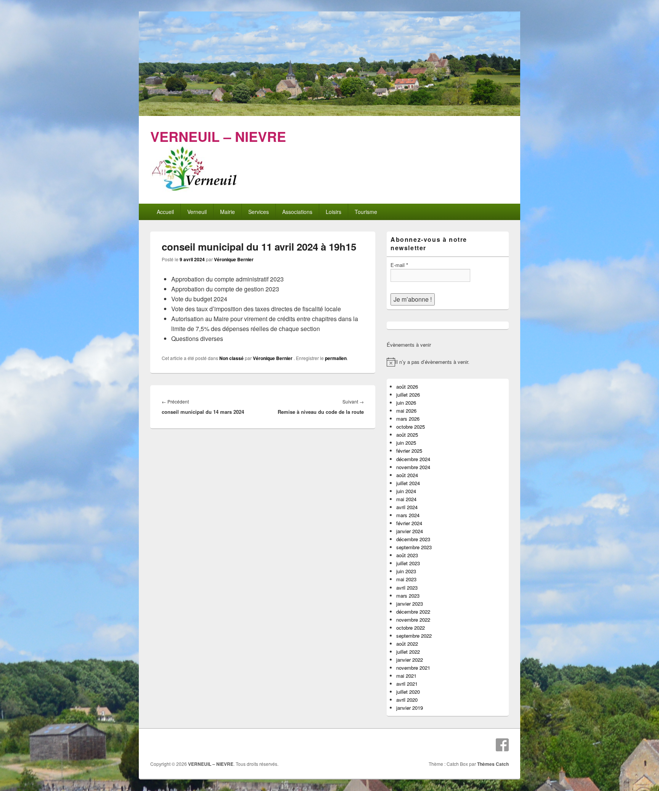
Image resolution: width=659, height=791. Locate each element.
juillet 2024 (408, 483)
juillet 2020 (408, 691)
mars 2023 (408, 595)
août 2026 (407, 386)
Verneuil (197, 211)
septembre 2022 (414, 635)
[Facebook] (502, 744)
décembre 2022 (413, 611)
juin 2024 (406, 491)
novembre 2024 (413, 467)
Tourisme (366, 211)
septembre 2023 (414, 547)
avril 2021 (407, 683)
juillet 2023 (408, 563)
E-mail (399, 264)
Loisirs (333, 211)
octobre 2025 (410, 426)
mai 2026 (406, 410)
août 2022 (407, 643)
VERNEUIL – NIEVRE (218, 136)
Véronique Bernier (234, 259)
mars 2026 (408, 418)
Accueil (165, 211)
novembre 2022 (413, 619)
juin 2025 (406, 442)
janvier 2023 (409, 603)
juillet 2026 (408, 394)
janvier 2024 (409, 531)
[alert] (448, 362)
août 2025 (407, 434)
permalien (336, 358)
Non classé (231, 358)
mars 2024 (408, 515)
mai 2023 (406, 579)
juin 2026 (406, 402)
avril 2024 (407, 507)
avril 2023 (407, 587)
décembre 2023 (413, 539)
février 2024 (409, 523)
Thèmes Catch (493, 763)
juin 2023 (406, 571)
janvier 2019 (409, 707)
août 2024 (407, 475)
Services (258, 211)
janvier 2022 (409, 659)
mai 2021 (406, 675)
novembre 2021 (413, 667)
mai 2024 (406, 499)
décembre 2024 (413, 459)
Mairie (227, 211)
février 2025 (409, 450)
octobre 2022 (410, 627)
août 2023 (407, 555)
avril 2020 (407, 699)
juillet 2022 (408, 651)
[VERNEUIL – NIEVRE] (329, 113)
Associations (297, 211)
